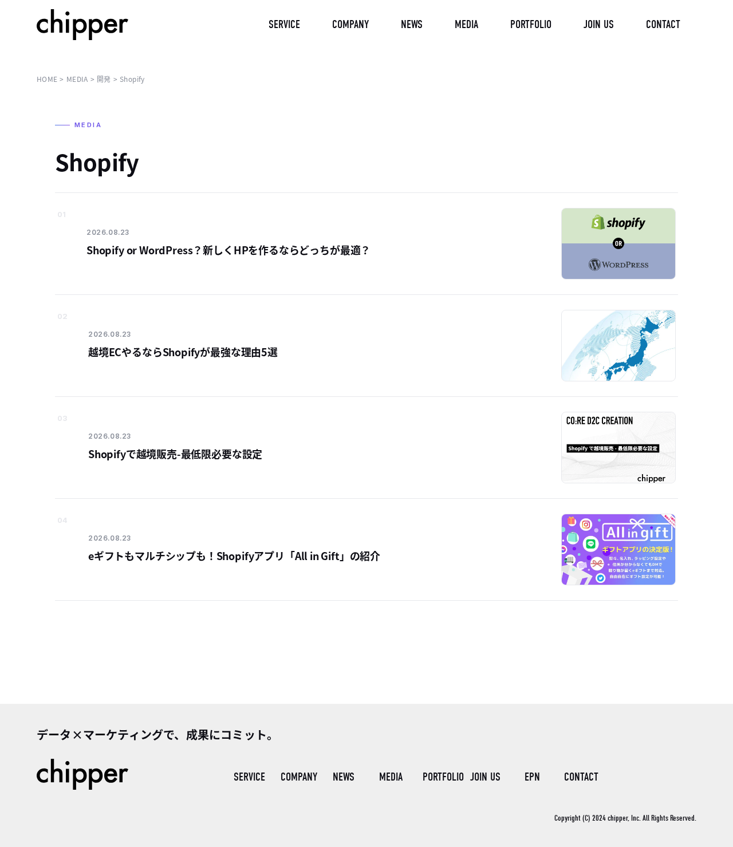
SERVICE (249, 776)
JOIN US (485, 776)
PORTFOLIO (441, 776)
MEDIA (391, 776)
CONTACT (581, 776)
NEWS (343, 776)
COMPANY (299, 776)
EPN (532, 776)
